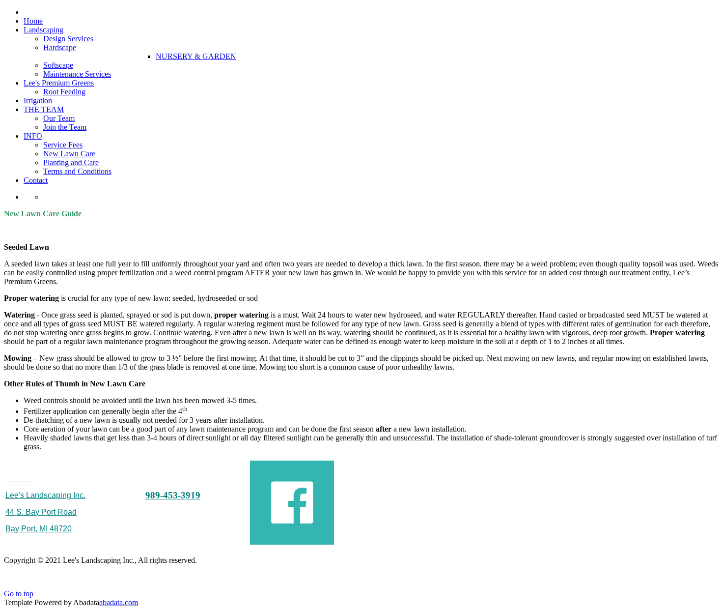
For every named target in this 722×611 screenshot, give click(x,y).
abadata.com (118, 602)
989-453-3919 (172, 495)
